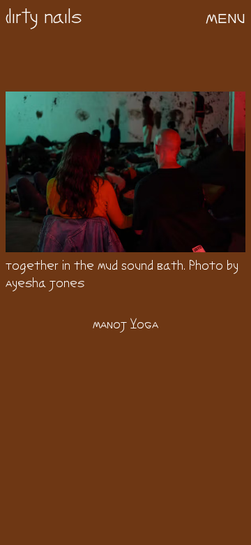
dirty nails (44, 18)
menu (225, 18)
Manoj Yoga (125, 325)
